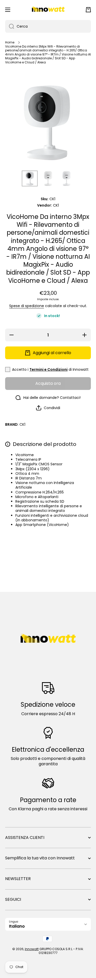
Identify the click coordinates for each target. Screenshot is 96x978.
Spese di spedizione (26, 305)
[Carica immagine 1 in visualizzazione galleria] (30, 178)
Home (9, 42)
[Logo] (48, 9)
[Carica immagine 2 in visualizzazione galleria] (48, 178)
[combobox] (48, 26)
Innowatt (32, 949)
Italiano (17, 926)
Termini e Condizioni (48, 369)
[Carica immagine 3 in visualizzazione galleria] (66, 178)
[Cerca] (9, 26)
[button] (88, 9)
